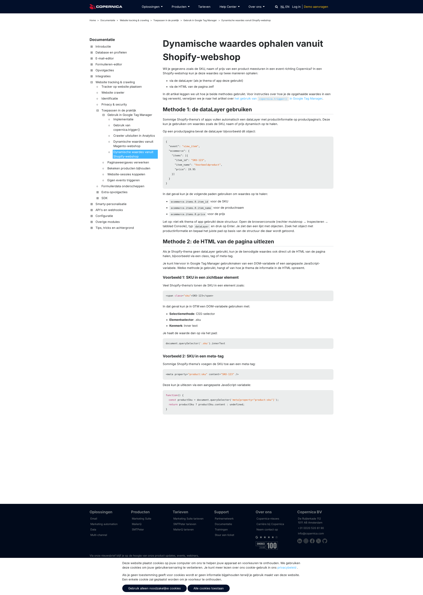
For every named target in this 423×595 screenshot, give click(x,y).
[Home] (106, 6)
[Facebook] (313, 541)
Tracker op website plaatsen (121, 86)
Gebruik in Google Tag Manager (200, 20)
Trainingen (221, 529)
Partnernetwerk (224, 518)
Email (93, 518)
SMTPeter (138, 529)
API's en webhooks (109, 210)
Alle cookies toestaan (208, 588)
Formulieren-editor (109, 64)
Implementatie (123, 119)
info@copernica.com (311, 533)
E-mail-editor (105, 58)
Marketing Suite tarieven (188, 518)
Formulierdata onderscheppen (122, 186)
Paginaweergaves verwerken (128, 162)
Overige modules (108, 222)
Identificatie (109, 98)
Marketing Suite (141, 518)
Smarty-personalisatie (111, 204)
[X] (319, 541)
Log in (296, 6)
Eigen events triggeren (123, 180)
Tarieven (204, 6)
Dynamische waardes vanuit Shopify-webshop (246, 20)
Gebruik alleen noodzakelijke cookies (154, 588)
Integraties (103, 76)
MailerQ (136, 524)
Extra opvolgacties (114, 192)
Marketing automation (103, 524)
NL (283, 6)
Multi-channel (98, 535)
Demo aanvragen (316, 6)
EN (287, 6)
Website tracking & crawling (134, 20)
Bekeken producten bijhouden (128, 168)
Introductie (103, 46)
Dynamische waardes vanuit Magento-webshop (133, 144)
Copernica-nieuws (267, 518)
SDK (104, 198)
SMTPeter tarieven (184, 524)
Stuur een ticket (224, 535)
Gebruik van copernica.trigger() (126, 127)
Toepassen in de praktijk (166, 20)
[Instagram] (307, 541)
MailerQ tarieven (183, 529)
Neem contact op (267, 529)
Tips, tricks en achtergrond (115, 227)
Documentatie (107, 20)
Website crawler (112, 92)
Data (93, 529)
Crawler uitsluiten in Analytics (134, 135)
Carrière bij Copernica (270, 524)
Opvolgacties (105, 70)
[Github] (324, 541)
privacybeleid (286, 567)
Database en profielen (111, 52)
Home (93, 20)
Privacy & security (114, 104)
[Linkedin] (300, 541)
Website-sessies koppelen (126, 174)
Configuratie (104, 216)
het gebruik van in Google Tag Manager (278, 98)
